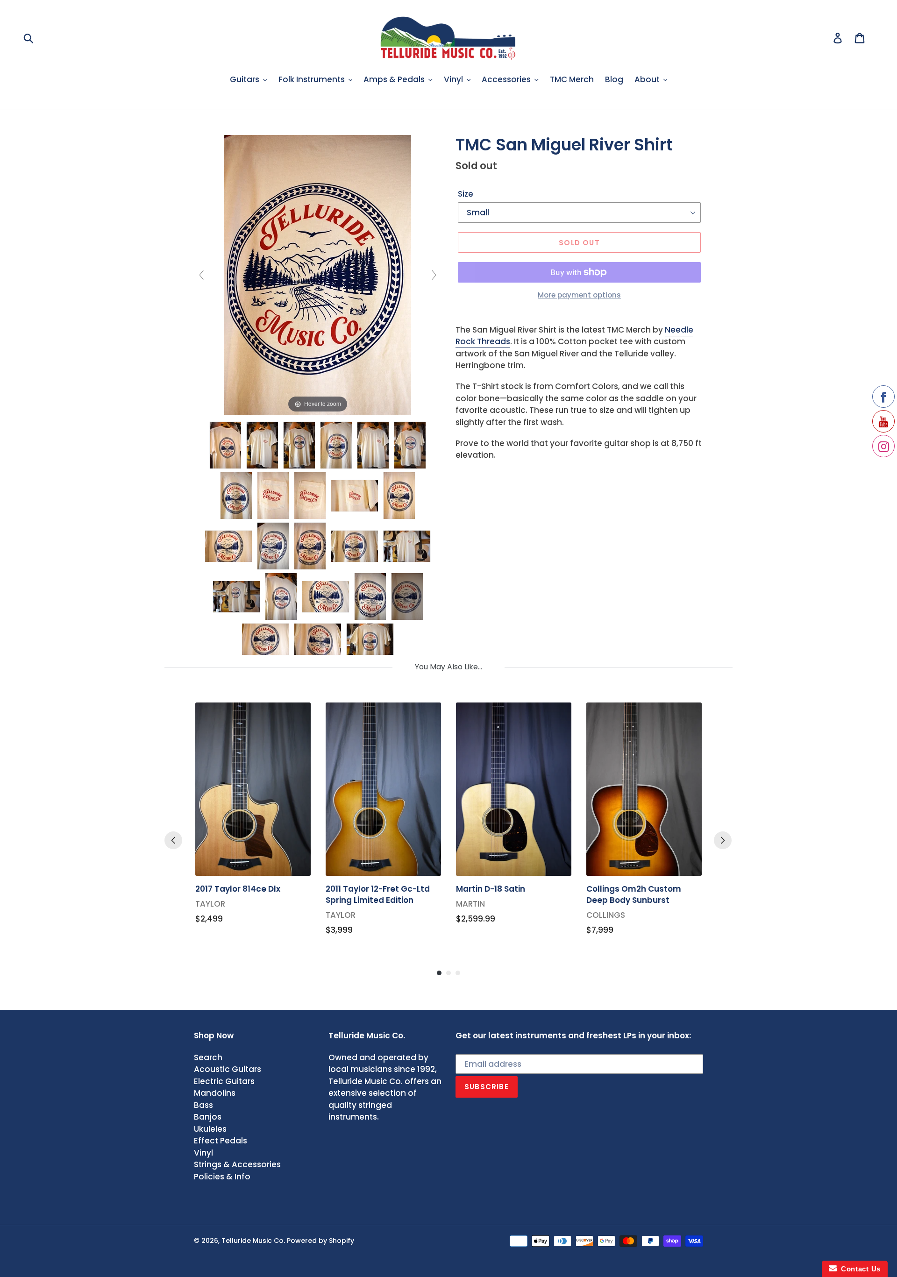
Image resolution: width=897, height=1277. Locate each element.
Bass (203, 1105)
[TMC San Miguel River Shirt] (225, 445)
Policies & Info (222, 1176)
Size (465, 193)
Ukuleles (210, 1129)
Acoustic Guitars (227, 1069)
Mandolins (214, 1093)
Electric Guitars (224, 1081)
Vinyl (203, 1152)
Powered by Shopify (320, 1240)
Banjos (207, 1116)
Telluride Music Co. (253, 1240)
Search (208, 1057)
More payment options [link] (579, 295)
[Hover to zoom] (317, 274)
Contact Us (859, 1269)
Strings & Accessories (237, 1164)
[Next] (723, 840)
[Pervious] (173, 840)
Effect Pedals (220, 1140)
